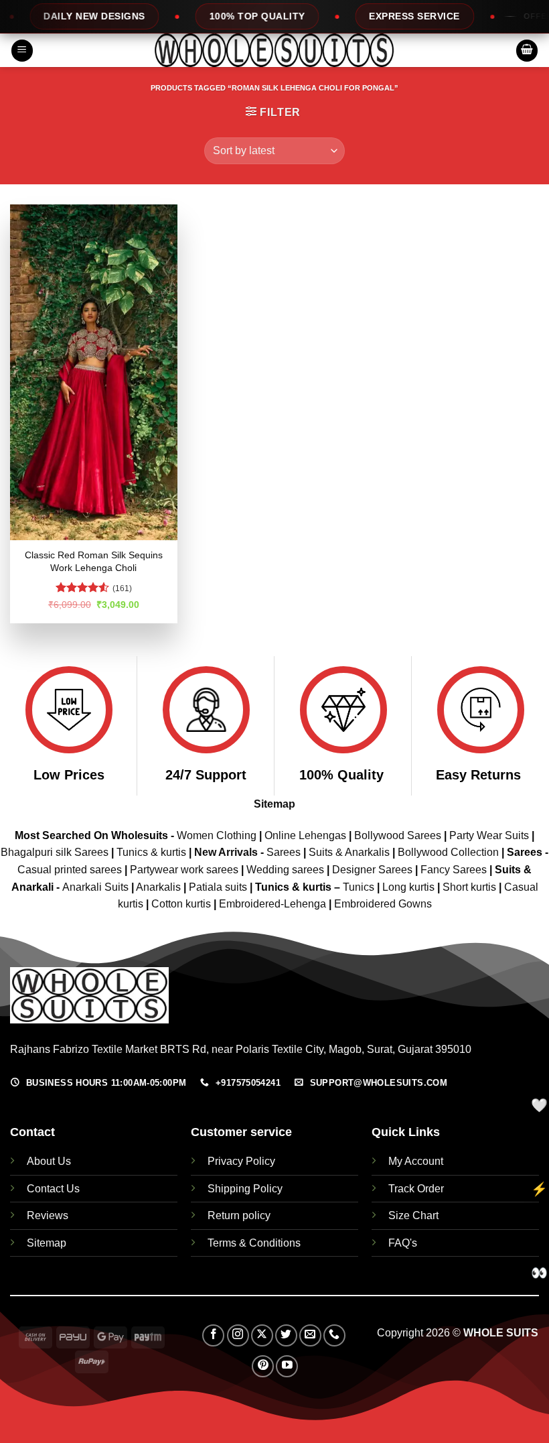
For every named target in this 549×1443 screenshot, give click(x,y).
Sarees (283, 852)
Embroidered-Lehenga (272, 903)
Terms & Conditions (254, 1243)
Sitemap (274, 804)
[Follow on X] (262, 1335)
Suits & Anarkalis (349, 852)
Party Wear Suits (489, 835)
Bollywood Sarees (397, 835)
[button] (22, 51)
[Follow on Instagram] (238, 1335)
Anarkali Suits (96, 887)
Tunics (360, 887)
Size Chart (413, 1215)
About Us (49, 1161)
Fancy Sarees (453, 869)
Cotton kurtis (182, 903)
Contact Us (53, 1188)
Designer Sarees (372, 869)
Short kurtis (471, 887)
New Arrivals (226, 852)
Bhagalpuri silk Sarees (54, 852)
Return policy (239, 1215)
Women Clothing (216, 835)
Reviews (47, 1215)
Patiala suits (219, 887)
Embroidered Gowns (383, 903)
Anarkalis (159, 887)
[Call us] (334, 1335)
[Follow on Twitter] (286, 1335)
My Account (415, 1161)
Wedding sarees (285, 869)
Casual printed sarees (69, 869)
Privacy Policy (241, 1161)
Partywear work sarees (184, 869)
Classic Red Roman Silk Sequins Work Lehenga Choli (94, 561)
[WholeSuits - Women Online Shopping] (274, 50)
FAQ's (402, 1243)
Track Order (416, 1188)
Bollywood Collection (448, 852)
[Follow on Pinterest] (263, 1366)
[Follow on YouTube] (287, 1366)
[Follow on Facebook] (213, 1335)
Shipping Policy (245, 1188)
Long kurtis (409, 887)
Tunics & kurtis (151, 852)
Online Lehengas (305, 835)
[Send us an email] (310, 1335)
